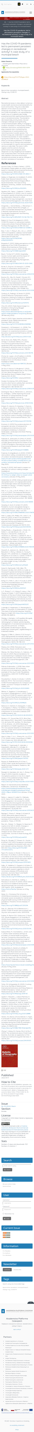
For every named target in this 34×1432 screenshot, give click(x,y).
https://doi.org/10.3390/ (9, 378)
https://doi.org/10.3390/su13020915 (13, 188)
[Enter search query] (17, 1165)
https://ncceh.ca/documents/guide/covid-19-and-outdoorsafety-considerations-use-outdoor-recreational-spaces (16, 460)
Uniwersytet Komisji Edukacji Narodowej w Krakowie (18, 1388)
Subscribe (7, 1269)
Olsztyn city (6, 1289)
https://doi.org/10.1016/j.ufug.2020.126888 (15, 1013)
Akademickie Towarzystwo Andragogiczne (16, 1343)
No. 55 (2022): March (8, 1106)
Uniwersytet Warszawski (11, 1395)
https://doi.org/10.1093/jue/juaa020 (14, 837)
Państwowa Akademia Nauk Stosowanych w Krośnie (18, 1364)
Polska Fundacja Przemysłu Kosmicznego (16, 1375)
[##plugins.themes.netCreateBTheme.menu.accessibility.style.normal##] (22, 4)
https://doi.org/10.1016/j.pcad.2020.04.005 (16, 527)
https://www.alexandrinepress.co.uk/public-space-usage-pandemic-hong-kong (16, 312)
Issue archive (7, 1186)
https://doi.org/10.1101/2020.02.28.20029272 (16, 715)
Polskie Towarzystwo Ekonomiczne (14, 1377)
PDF (4, 1070)
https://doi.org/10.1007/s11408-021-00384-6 (16, 228)
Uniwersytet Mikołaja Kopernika (13, 1390)
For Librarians (7, 1255)
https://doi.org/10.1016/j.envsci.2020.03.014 (16, 928)
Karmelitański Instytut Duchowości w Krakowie (17, 1360)
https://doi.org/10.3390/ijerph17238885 (15, 450)
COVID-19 (14, 1289)
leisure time (6, 1287)
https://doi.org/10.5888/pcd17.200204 (14, 905)
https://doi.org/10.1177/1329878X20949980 (16, 324)
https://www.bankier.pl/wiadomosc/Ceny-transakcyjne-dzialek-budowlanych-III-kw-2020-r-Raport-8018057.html (16, 790)
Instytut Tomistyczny (10, 1358)
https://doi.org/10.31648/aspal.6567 (13, 251)
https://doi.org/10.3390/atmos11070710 (15, 303)
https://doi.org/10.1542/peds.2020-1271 (15, 769)
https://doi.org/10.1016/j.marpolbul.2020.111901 (17, 781)
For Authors (6, 1253)
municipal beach (23, 1287)
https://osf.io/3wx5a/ (9, 889)
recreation (13, 1287)
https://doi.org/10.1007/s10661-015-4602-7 (15, 174)
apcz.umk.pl (17, 1329)
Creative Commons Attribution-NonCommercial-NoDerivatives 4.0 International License (14, 1128)
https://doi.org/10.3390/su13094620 (13, 703)
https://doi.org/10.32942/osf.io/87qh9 (14, 565)
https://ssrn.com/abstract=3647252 (13, 363)
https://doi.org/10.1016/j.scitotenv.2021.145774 (17, 353)
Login (7, 1218)
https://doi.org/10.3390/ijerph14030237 (14, 604)
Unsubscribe (17, 1269)
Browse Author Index (9, 1184)
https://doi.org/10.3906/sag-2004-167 (14, 993)
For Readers (6, 1251)
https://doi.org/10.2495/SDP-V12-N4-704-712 (16, 217)
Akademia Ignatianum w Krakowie (14, 1341)
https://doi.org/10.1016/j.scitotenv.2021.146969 (17, 502)
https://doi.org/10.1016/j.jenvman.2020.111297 (16, 203)
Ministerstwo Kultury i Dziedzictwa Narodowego (17, 1362)
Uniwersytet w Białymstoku (12, 1392)
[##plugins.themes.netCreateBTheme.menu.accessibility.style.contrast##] (19, 4)
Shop (17, 1429)
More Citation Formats (9, 1099)
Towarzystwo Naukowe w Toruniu (13, 1384)
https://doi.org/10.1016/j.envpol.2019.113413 (16, 862)
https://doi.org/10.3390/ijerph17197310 (14, 758)
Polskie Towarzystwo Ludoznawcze (14, 1380)
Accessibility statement (17, 1425)
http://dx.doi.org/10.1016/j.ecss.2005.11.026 (16, 337)
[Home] (13, 12)
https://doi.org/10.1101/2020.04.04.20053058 (16, 742)
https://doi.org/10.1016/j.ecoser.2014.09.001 (16, 1040)
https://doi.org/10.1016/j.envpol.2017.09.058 (16, 421)
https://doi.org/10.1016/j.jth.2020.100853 (15, 688)
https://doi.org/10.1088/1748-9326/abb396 (16, 1028)
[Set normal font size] (31, 4)
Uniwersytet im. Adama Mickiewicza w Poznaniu (17, 1386)
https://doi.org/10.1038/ (24, 613)
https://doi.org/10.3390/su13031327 (13, 588)
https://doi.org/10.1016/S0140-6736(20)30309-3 (11, 239)
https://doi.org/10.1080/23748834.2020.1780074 (17, 547)
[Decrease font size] (27, 4)
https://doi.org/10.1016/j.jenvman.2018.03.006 (17, 403)
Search (8, 1169)
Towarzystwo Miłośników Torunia (13, 1382)
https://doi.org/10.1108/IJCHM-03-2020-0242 (16, 263)
